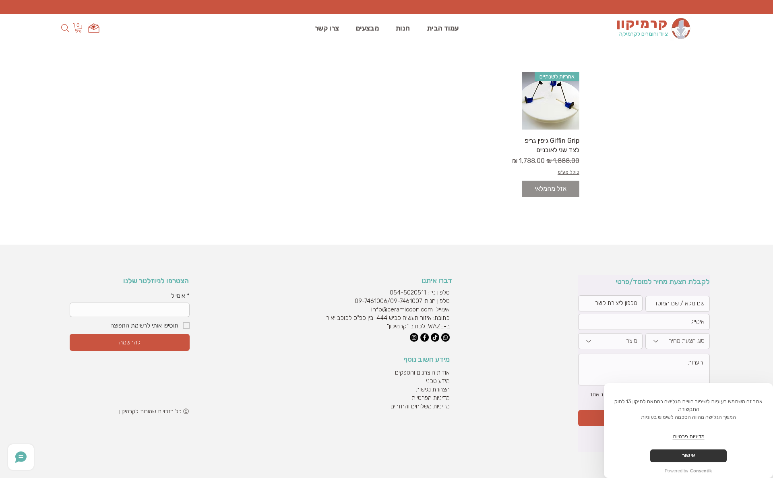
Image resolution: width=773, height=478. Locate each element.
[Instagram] (414, 337)
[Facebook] (424, 337)
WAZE (436, 326)
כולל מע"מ (568, 172)
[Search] (65, 28)
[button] (78, 28)
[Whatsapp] (445, 337)
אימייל (180, 295)
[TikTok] (435, 337)
